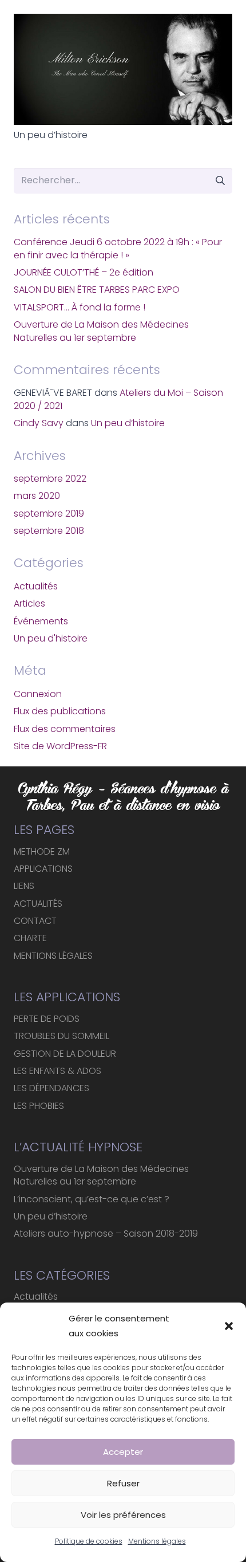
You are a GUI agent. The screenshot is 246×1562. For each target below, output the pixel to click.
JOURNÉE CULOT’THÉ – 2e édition (83, 272)
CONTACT (35, 920)
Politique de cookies (88, 1541)
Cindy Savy (39, 423)
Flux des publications (60, 711)
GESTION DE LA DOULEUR (65, 1053)
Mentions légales (157, 1541)
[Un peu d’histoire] (123, 69)
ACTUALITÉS (38, 903)
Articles (29, 603)
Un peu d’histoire (51, 134)
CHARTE (30, 938)
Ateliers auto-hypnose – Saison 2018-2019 (106, 1233)
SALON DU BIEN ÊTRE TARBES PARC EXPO (97, 289)
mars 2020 (37, 495)
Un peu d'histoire (51, 638)
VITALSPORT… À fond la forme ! (79, 307)
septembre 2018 (49, 530)
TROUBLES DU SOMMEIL (61, 1035)
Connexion (38, 694)
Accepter (123, 1452)
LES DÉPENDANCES (51, 1088)
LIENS (24, 885)
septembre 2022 (50, 478)
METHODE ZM (42, 851)
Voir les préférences (123, 1515)
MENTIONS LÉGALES (53, 955)
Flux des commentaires (65, 728)
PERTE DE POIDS (47, 1018)
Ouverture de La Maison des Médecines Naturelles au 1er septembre (101, 331)
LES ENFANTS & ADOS (57, 1070)
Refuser (123, 1483)
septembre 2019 (49, 513)
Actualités (36, 586)
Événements (41, 621)
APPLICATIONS (43, 868)
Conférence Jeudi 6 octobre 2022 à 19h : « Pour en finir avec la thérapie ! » (118, 248)
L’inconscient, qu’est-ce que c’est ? (91, 1199)
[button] (229, 1326)
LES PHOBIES (39, 1105)
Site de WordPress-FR (60, 746)
